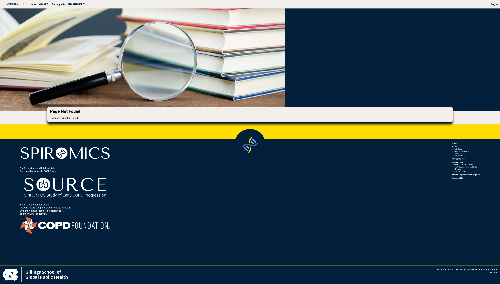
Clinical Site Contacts (461, 151)
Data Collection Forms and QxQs (465, 167)
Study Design (458, 149)
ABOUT (455, 147)
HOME (454, 143)
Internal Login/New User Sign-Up (466, 175)
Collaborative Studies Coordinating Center (475, 269)
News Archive (458, 156)
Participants (58, 4)
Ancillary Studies (460, 171)
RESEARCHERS (458, 162)
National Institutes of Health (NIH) (46, 210)
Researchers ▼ (76, 3)
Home (33, 4)
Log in (494, 4)
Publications (458, 169)
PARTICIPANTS (458, 159)
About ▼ (44, 3)
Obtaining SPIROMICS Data (463, 165)
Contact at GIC (459, 153)
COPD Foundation (37, 213)
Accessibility (457, 178)
